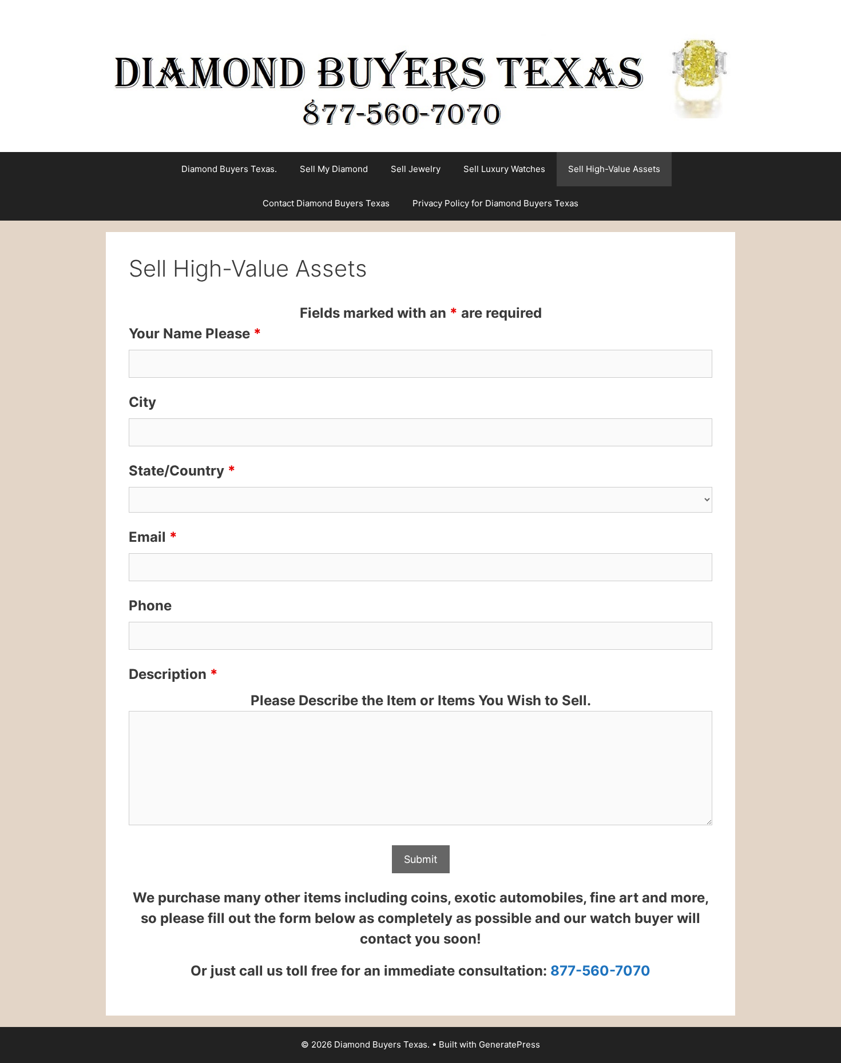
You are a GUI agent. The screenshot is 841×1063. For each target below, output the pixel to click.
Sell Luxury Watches (504, 168)
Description (173, 674)
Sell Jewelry (416, 168)
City (142, 402)
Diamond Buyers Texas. (229, 168)
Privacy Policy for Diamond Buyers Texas (495, 203)
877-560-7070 (600, 970)
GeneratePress (509, 1044)
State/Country (182, 470)
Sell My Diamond (334, 168)
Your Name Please (195, 333)
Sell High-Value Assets (614, 168)
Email (153, 537)
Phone (150, 605)
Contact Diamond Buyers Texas (326, 203)
